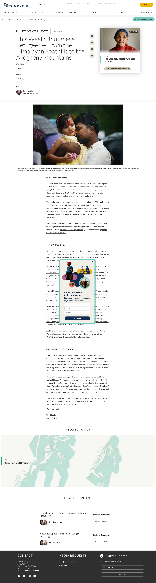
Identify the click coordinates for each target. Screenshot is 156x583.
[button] (77, 295)
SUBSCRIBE (77, 318)
